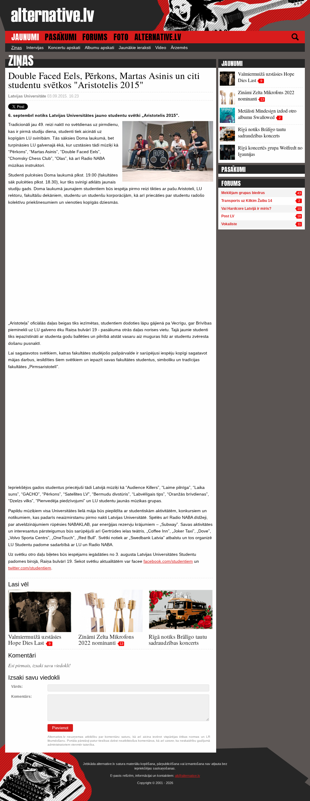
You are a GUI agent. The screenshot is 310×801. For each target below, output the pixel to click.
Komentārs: (21, 696)
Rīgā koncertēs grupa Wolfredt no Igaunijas (270, 150)
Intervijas (35, 47)
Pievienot (60, 728)
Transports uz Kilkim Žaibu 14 (246, 201)
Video (160, 47)
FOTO (121, 37)
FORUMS (94, 37)
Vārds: (17, 686)
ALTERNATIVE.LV (157, 37)
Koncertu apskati (64, 47)
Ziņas (16, 47)
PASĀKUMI (60, 37)
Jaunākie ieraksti (135, 47)
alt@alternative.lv (187, 775)
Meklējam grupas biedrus (243, 193)
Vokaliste (229, 224)
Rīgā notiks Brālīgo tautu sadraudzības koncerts (178, 639)
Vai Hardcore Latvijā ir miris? (246, 208)
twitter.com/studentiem (29, 567)
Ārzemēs (179, 47)
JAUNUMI (25, 37)
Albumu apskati (99, 47)
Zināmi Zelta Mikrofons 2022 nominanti (106, 639)
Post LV (227, 216)
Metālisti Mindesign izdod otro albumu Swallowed (267, 113)
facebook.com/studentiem (168, 561)
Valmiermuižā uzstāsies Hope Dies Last (34, 639)
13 (121, 643)
